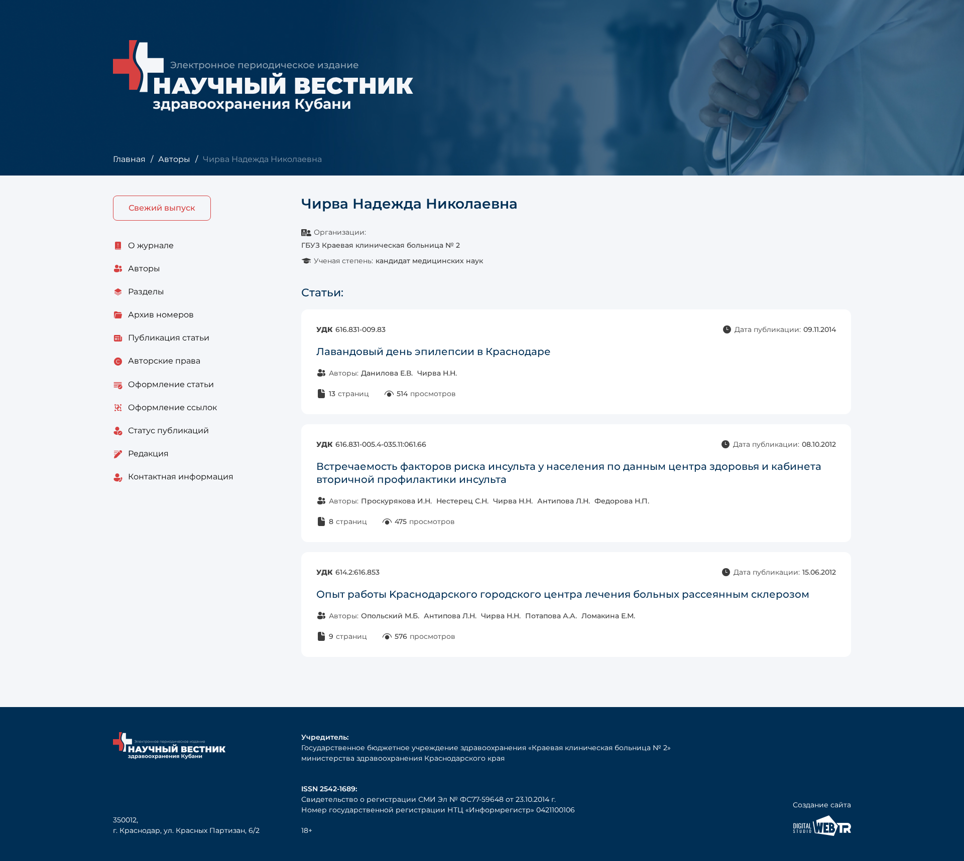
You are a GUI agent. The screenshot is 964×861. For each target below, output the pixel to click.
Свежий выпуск (162, 208)
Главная (129, 159)
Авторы (174, 159)
